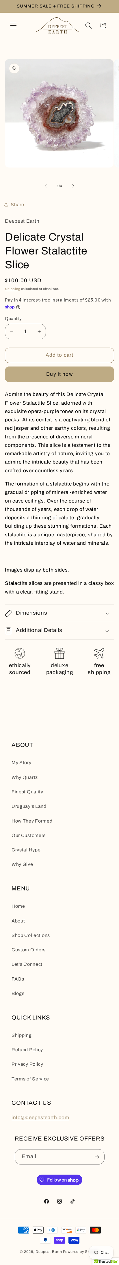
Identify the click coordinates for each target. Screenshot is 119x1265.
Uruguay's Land (29, 806)
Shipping (12, 289)
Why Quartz (25, 777)
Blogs (18, 993)
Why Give (22, 864)
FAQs (18, 978)
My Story (21, 762)
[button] (13, 25)
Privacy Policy (27, 1064)
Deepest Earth (49, 1252)
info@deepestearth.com (40, 1117)
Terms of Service (30, 1078)
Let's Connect (27, 964)
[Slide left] (46, 186)
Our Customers (29, 835)
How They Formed (32, 820)
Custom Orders (29, 949)
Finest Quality (27, 791)
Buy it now (59, 374)
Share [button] (17, 204)
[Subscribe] (97, 1157)
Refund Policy (27, 1049)
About (18, 920)
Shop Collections (31, 935)
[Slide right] (73, 186)
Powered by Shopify (81, 1252)
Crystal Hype (26, 849)
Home (18, 906)
